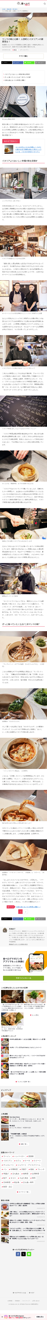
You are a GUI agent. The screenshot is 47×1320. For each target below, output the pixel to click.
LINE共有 (28, 62)
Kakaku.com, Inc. (15, 1304)
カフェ (18, 1161)
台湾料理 (35, 1174)
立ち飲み (15, 1174)
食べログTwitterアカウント (23, 1254)
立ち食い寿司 (28, 1182)
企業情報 (10, 1300)
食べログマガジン (23, 4)
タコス (13, 1178)
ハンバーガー (19, 1156)
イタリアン (25, 50)
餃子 (5, 1178)
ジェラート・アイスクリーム (29, 1165)
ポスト (5, 62)
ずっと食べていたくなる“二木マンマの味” (17, 77)
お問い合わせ (35, 1300)
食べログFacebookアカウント (18, 1254)
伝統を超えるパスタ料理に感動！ (15, 80)
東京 (15, 50)
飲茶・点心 (7, 1187)
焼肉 (32, 1169)
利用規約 (17, 1300)
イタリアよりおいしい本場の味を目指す (17, 74)
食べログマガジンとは (19, 1292)
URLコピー (40, 62)
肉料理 (25, 1174)
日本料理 (6, 1182)
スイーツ (37, 1161)
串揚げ (6, 1174)
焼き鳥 (16, 1182)
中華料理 (14, 1169)
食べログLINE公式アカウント (29, 1254)
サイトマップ (26, 1300)
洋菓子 (24, 1169)
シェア (17, 62)
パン (5, 1169)
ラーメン (6, 1156)
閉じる (2, 1317)
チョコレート (8, 1165)
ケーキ (27, 1161)
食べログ (31, 1292)
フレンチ (40, 1169)
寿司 (34, 1178)
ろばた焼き (24, 1178)
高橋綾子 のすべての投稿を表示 (18, 944)
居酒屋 (31, 1156)
